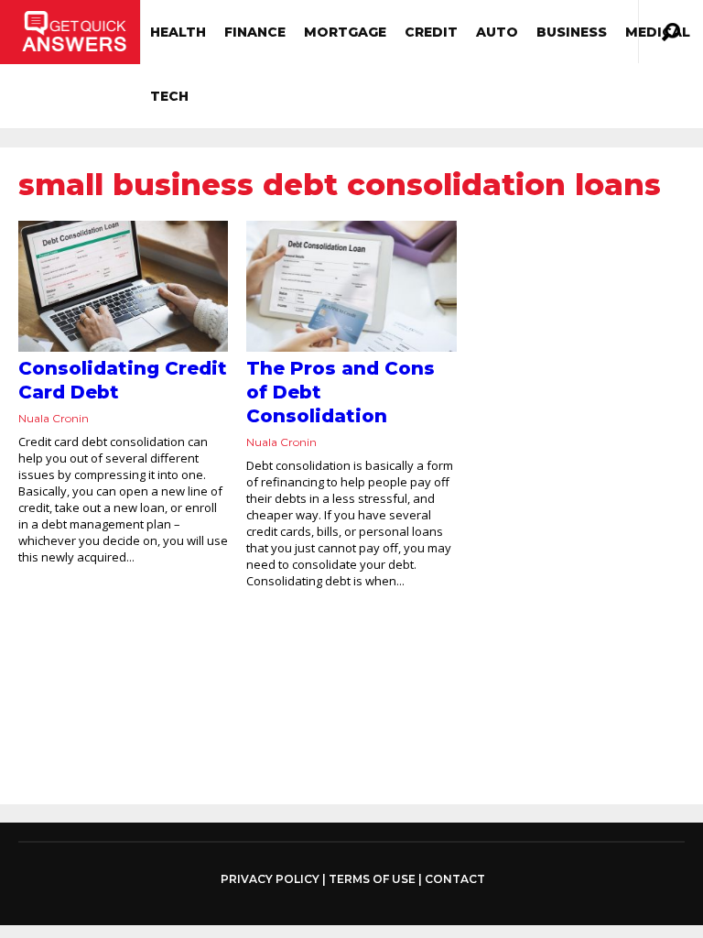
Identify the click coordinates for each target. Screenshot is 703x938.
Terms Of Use (372, 879)
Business (571, 32)
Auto (497, 32)
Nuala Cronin (53, 418)
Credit (431, 32)
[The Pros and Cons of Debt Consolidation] (351, 286)
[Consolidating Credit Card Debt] (123, 286)
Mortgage (345, 32)
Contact (455, 879)
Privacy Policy (270, 879)
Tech (169, 96)
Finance (255, 32)
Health (178, 32)
